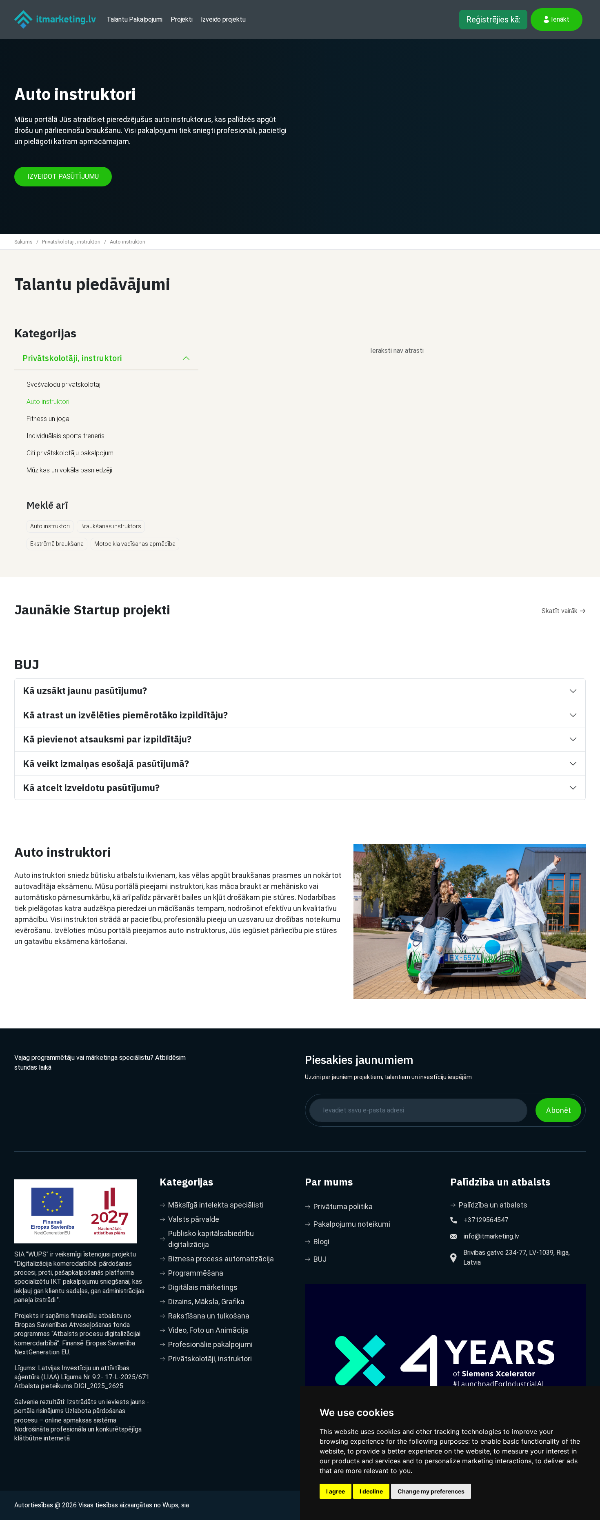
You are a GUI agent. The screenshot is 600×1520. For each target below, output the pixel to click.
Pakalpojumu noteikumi (351, 1224)
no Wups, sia (171, 1505)
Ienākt (560, 19)
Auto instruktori (48, 401)
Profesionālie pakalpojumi (210, 1344)
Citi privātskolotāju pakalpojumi (71, 453)
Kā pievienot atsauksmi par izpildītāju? (107, 739)
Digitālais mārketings (203, 1287)
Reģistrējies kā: (493, 19)
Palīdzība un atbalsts (493, 1205)
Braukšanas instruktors (110, 526)
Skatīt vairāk (560, 611)
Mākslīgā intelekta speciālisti (216, 1205)
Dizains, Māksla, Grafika (206, 1301)
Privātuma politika (343, 1206)
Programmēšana (195, 1273)
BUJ (320, 1259)
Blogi (321, 1241)
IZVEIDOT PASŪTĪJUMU (63, 176)
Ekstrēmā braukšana (57, 544)
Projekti (181, 19)
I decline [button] (371, 1491)
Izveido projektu (223, 19)
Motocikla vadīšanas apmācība (135, 544)
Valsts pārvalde (193, 1219)
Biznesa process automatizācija (221, 1258)
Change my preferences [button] (431, 1491)
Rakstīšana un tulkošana (208, 1316)
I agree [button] (335, 1491)
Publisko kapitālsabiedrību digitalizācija (211, 1239)
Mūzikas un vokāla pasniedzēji (69, 470)
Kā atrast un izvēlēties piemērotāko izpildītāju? (125, 715)
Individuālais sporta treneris (65, 436)
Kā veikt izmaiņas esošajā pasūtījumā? (106, 763)
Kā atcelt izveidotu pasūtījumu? (91, 787)
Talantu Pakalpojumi (134, 19)
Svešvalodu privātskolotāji (64, 384)
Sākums (23, 242)
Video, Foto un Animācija (208, 1330)
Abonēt (558, 1110)
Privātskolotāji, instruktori (71, 242)
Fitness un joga (48, 419)
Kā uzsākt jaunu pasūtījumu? (85, 690)
